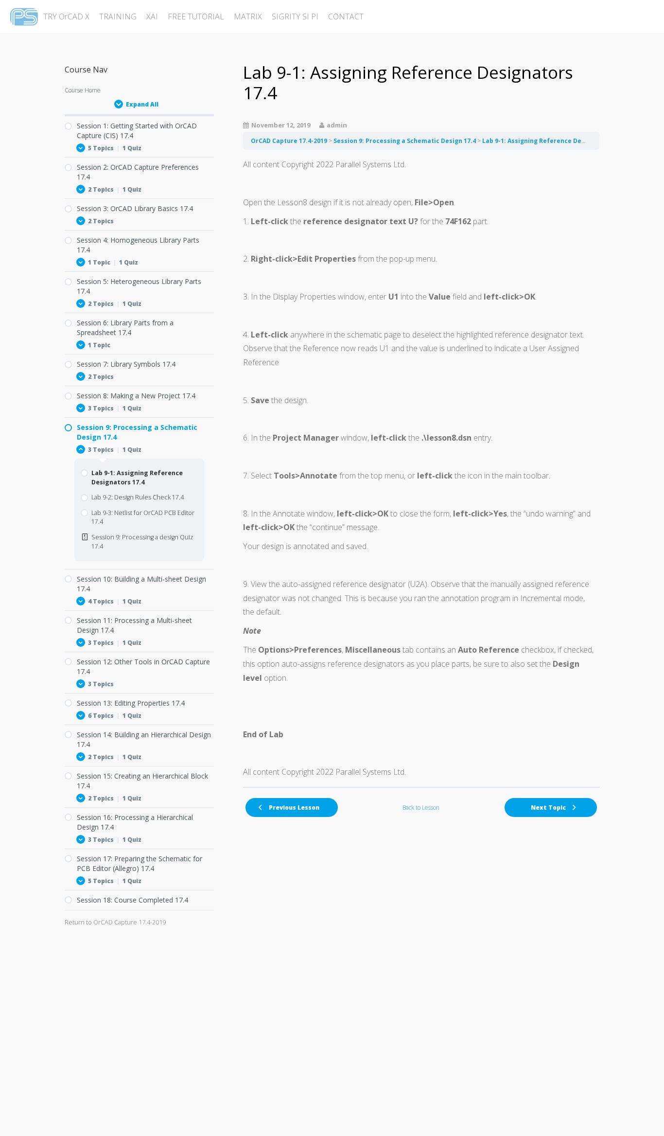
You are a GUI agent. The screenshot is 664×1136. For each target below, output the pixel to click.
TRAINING (118, 16)
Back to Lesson (420, 807)
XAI (152, 16)
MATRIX (248, 16)
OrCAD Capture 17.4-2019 (289, 141)
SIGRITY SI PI (295, 16)
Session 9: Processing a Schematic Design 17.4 (404, 141)
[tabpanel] (421, 468)
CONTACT (346, 16)
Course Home (83, 90)
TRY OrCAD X (66, 16)
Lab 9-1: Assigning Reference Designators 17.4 (553, 141)
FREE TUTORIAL (196, 16)
